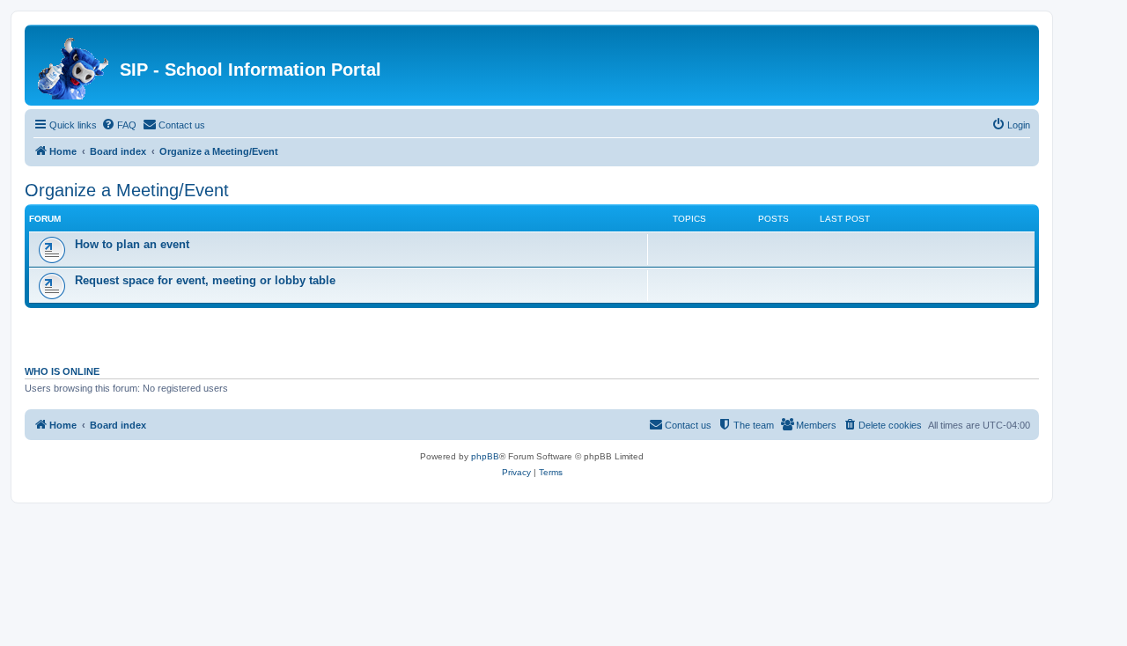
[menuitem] (118, 125)
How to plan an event (132, 244)
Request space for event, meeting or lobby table (205, 280)
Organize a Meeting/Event (127, 190)
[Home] (74, 65)
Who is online (62, 371)
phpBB (485, 456)
